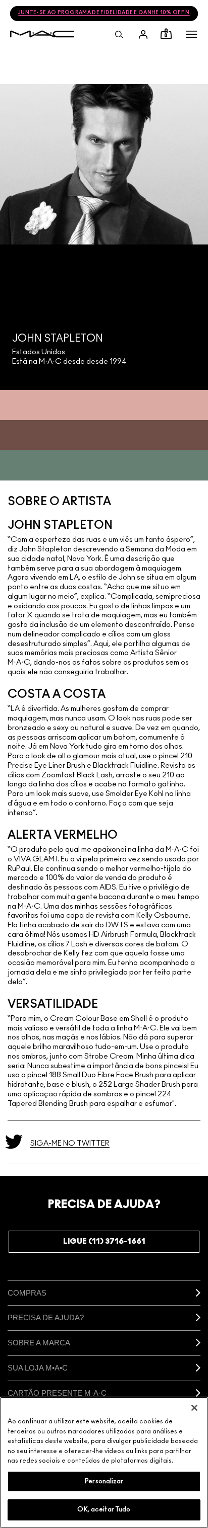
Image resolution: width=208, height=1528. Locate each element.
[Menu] (191, 34)
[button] (191, 34)
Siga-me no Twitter (70, 1143)
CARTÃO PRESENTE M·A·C (57, 1393)
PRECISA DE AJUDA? (46, 1317)
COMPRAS (27, 1293)
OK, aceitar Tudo (103, 1509)
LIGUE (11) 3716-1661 (104, 1241)
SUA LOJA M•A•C (38, 1367)
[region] (104, 1462)
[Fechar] (194, 1408)
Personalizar (104, 1481)
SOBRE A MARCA (39, 1342)
